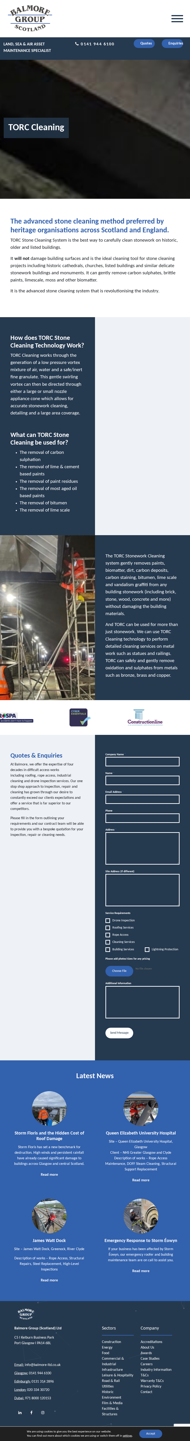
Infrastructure (112, 1370)
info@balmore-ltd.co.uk (42, 1365)
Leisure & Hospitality (117, 1375)
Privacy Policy (151, 1386)
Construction (111, 1342)
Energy (107, 1347)
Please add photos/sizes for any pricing (127, 959)
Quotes (146, 43)
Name (109, 773)
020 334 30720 (38, 1390)
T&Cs (145, 1375)
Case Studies (150, 1359)
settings (127, 1435)
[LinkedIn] (20, 1413)
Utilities (108, 1386)
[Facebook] (31, 1413)
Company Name (115, 754)
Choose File (119, 971)
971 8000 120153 (38, 1398)
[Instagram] (42, 1413)
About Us (147, 1347)
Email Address (114, 792)
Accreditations (151, 1342)
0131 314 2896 (43, 1382)
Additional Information (118, 983)
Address (111, 829)
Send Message (119, 1033)
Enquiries (175, 43)
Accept (150, 1433)
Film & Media (112, 1403)
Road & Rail (111, 1381)
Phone (108, 810)
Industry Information (156, 1370)
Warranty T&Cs (152, 1381)
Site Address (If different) (119, 871)
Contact (146, 1392)
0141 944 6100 (97, 44)
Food (105, 1353)
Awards (146, 1353)
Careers (146, 1364)
